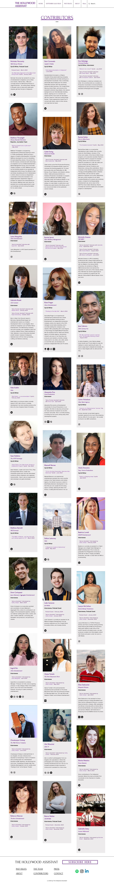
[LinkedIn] (14, 94)
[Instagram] (82, 94)
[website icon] (11, 94)
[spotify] (20, 697)
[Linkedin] (87, 871)
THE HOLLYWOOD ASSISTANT (25, 4)
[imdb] (54, 349)
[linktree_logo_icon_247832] (45, 349)
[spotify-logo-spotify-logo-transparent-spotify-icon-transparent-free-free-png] (77, 871)
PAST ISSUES (21, 869)
